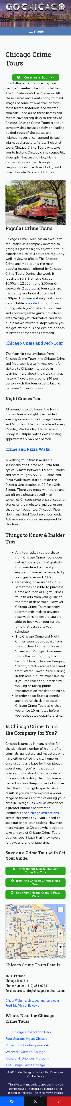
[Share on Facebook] (12, 1101)
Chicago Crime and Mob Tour (34, 343)
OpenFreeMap (46, 958)
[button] (35, 929)
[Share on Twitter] (35, 1101)
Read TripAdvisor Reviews (22, 1005)
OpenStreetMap (58, 958)
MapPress (36, 958)
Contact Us (41, 1072)
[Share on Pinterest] (59, 1101)
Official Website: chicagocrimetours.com (32, 1000)
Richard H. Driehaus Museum (27, 1058)
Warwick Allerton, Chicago (25, 1052)
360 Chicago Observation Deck (28, 1032)
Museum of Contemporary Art (28, 1045)
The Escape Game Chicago (25, 1065)
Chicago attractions (43, 813)
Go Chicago (25, 1072)
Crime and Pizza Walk (27, 449)
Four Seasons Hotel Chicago (26, 1038)
